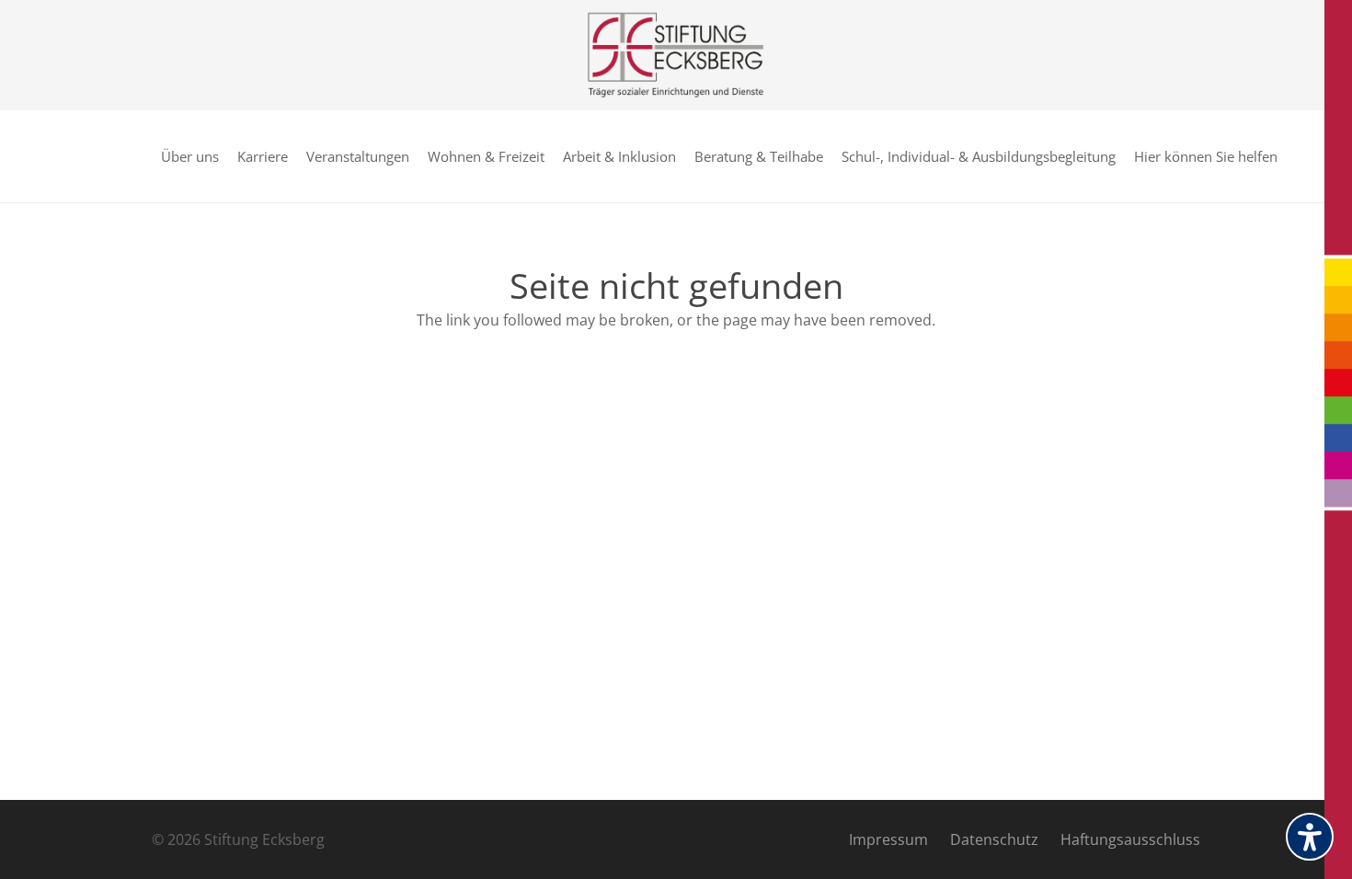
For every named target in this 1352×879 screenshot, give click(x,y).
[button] (1286, 156)
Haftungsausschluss (1130, 839)
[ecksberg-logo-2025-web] (675, 55)
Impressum (888, 839)
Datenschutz (994, 839)
